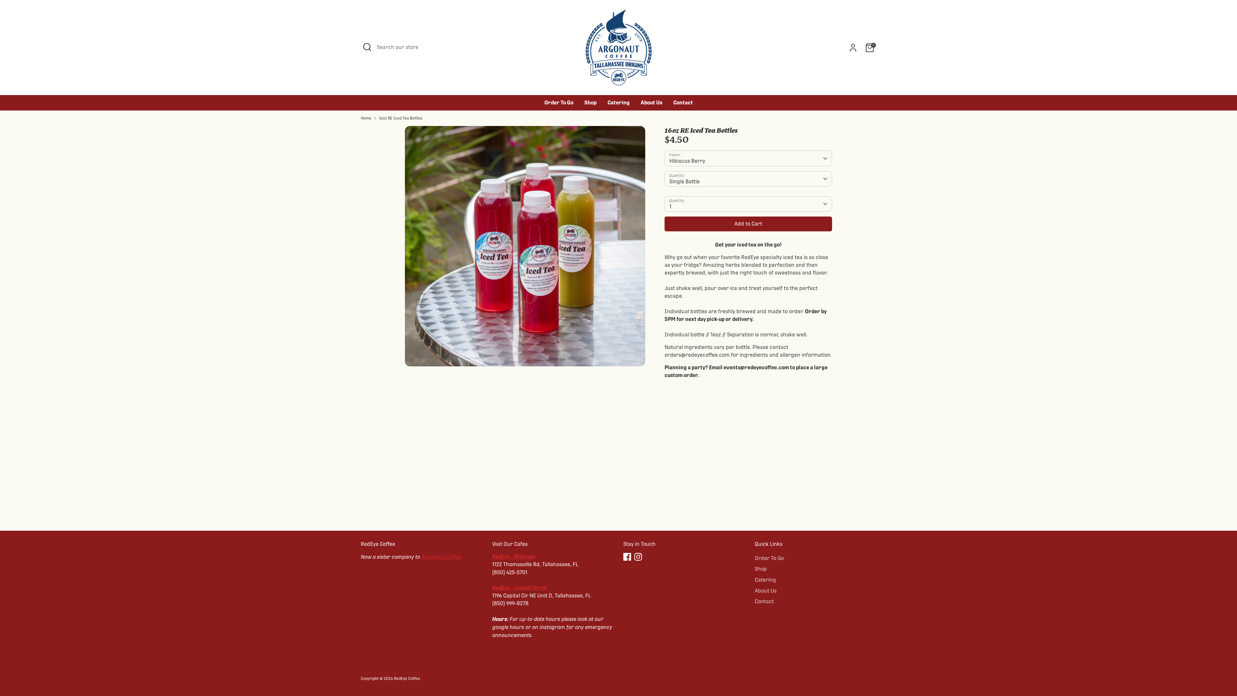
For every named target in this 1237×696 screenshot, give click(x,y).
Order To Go (558, 103)
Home (366, 118)
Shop (590, 103)
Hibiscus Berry (687, 161)
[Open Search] (367, 47)
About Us (651, 103)
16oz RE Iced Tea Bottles (400, 118)
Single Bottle (684, 182)
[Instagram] (638, 557)
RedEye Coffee (407, 678)
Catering (619, 103)
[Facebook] (627, 557)
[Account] (853, 47)
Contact (683, 103)
